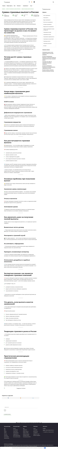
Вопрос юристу (9, 5)
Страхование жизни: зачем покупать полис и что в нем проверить (47, 53)
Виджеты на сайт (36, 434)
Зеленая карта (6, 438)
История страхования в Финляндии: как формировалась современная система (48, 67)
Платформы (35, 432)
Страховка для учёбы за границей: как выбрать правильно (47, 63)
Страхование (25, 5)
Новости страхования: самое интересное (48, 29)
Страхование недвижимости (48, 36)
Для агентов (35, 431)
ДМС (5, 429)
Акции (34, 428)
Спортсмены (15, 431)
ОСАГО (5, 432)
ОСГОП (14, 428)
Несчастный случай (16, 436)
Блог (14, 5)
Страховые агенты (46, 41)
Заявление (25, 429)
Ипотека (5, 434)
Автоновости (45, 17)
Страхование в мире (47, 32)
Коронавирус (6, 436)
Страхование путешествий (48, 39)
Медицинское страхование (48, 26)
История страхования (47, 24)
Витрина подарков (36, 435)
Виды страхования (46, 19)
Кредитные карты (26, 434)
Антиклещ (6, 435)
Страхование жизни (47, 34)
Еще (31, 5)
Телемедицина (15, 432)
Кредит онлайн (25, 432)
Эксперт (44, 45)
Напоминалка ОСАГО (26, 436)
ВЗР (4, 428)
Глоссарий (35, 429)
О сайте (44, 428)
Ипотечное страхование (48, 22)
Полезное (18, 5)
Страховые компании (47, 43)
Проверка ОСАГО (26, 435)
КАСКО (5, 431)
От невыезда (15, 429)
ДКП (24, 428)
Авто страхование (46, 15)
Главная (3, 5)
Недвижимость (16, 434)
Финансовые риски (16, 435)
